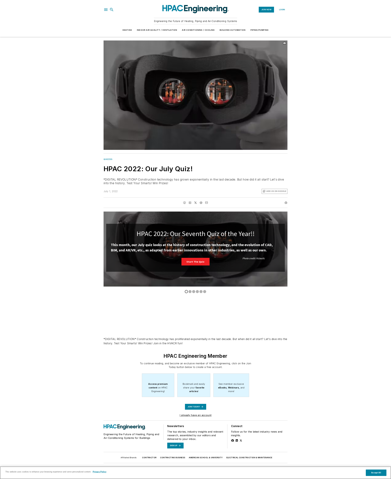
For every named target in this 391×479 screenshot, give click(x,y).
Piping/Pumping (259, 30)
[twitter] (195, 202)
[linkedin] (190, 202)
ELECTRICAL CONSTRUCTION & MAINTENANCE (249, 457)
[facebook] (184, 202)
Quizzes (108, 159)
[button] (106, 9)
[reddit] (201, 202)
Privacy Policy (99, 472)
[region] (195, 472)
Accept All (376, 473)
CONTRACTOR (149, 457)
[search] (111, 9)
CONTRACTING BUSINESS (172, 457)
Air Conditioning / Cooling (198, 30)
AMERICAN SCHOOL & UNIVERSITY (206, 457)
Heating (127, 30)
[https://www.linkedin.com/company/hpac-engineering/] (236, 440)
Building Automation (233, 30)
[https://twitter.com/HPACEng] (240, 440)
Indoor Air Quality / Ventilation (157, 30)
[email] (206, 202)
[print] (285, 202)
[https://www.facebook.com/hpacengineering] (232, 440)
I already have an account (196, 415)
